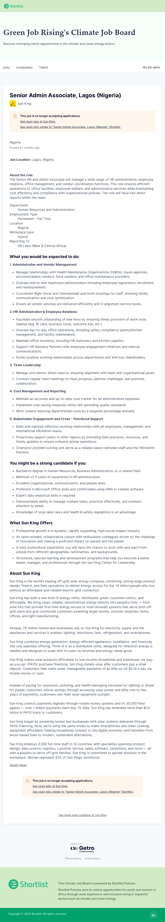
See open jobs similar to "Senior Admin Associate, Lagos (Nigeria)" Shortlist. (70, 127)
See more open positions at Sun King (82, 815)
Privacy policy (73, 858)
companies (24, 67)
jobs (6, 67)
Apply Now (18, 765)
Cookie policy (92, 858)
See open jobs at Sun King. (38, 121)
